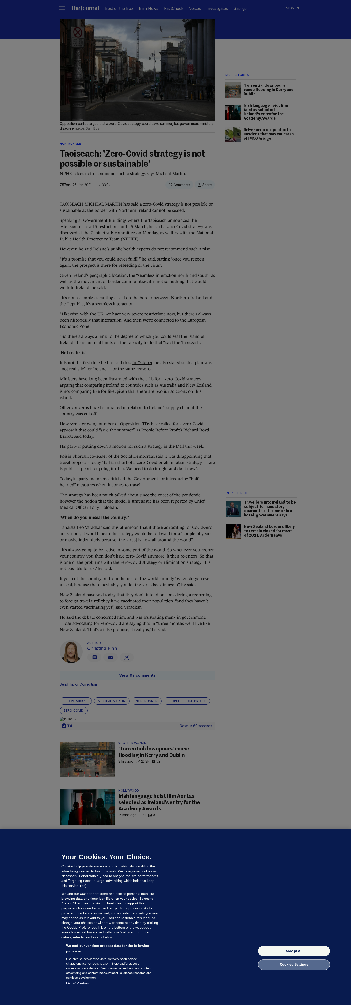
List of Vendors (77, 983)
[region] (175, 917)
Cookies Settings (294, 965)
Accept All (294, 951)
